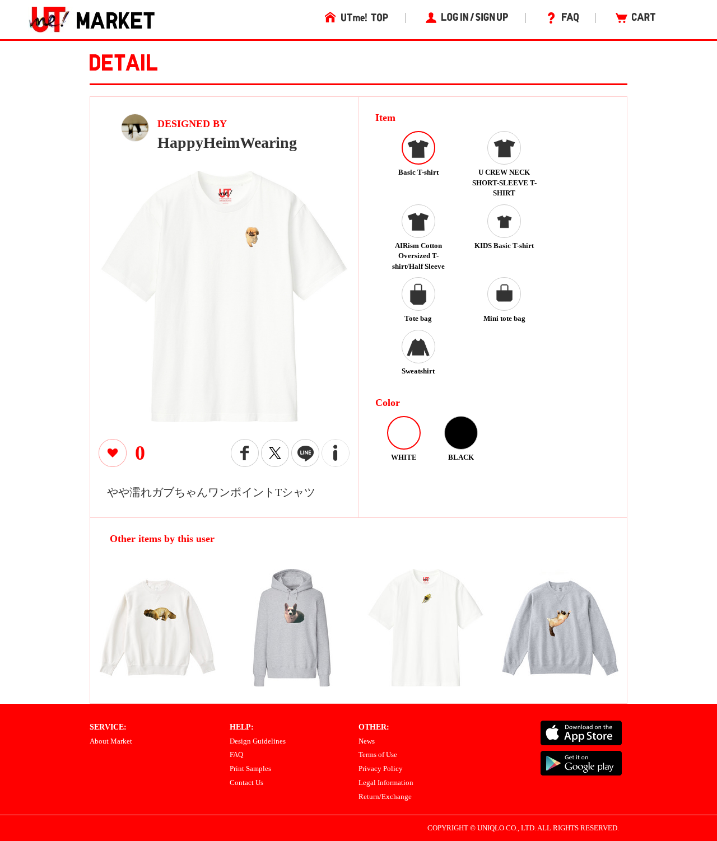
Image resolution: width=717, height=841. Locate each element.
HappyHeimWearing (227, 142)
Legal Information (385, 782)
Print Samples (250, 768)
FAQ (236, 754)
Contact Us (246, 782)
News (366, 741)
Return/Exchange (385, 796)
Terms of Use (377, 754)
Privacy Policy (380, 768)
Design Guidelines (258, 741)
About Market (111, 741)
